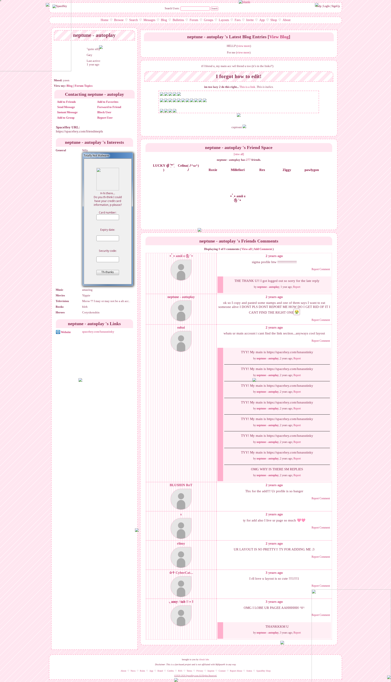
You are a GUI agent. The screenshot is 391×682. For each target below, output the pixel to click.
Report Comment (321, 269)
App (262, 20)
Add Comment (263, 249)
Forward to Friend (109, 107)
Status (249, 671)
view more (243, 46)
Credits (170, 671)
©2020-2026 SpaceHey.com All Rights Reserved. (195, 676)
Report (296, 286)
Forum (194, 20)
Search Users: (172, 8)
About (287, 20)
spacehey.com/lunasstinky (98, 331)
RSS (180, 671)
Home (104, 20)
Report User (105, 117)
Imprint (210, 671)
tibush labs (204, 659)
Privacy (199, 671)
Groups (208, 20)
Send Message (66, 107)
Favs (238, 20)
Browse (119, 20)
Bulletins (178, 20)
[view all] (239, 154)
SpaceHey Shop (263, 671)
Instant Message (67, 112)
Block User (104, 112)
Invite (250, 20)
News (133, 671)
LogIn (326, 6)
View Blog (279, 36)
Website (65, 332)
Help (318, 6)
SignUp (335, 6)
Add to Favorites (107, 101)
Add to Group (65, 117)
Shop (273, 20)
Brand (160, 671)
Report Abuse (236, 671)
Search (214, 8)
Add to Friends (66, 101)
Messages (149, 20)
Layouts (224, 20)
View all (246, 249)
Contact (222, 671)
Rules (142, 671)
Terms (189, 671)
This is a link (247, 87)
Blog (164, 20)
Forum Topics (84, 85)
